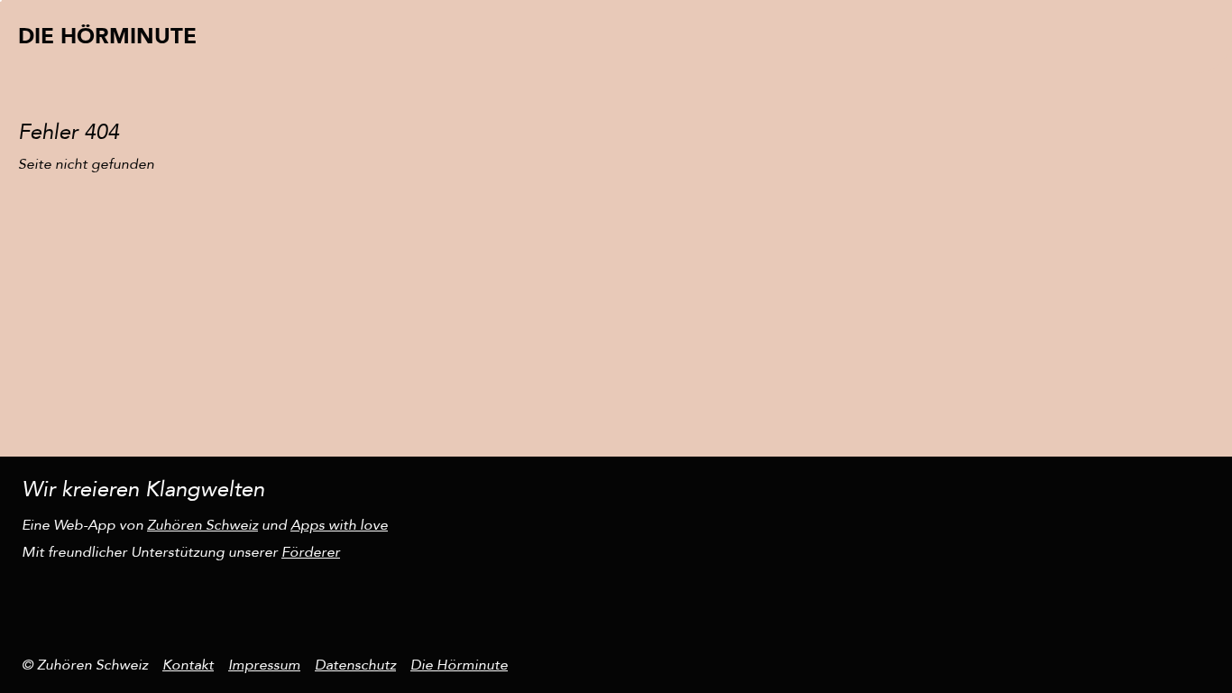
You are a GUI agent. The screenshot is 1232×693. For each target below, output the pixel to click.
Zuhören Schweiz (202, 525)
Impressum (264, 665)
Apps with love (339, 525)
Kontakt (188, 665)
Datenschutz (355, 665)
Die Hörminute (459, 665)
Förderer (310, 552)
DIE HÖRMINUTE (107, 36)
